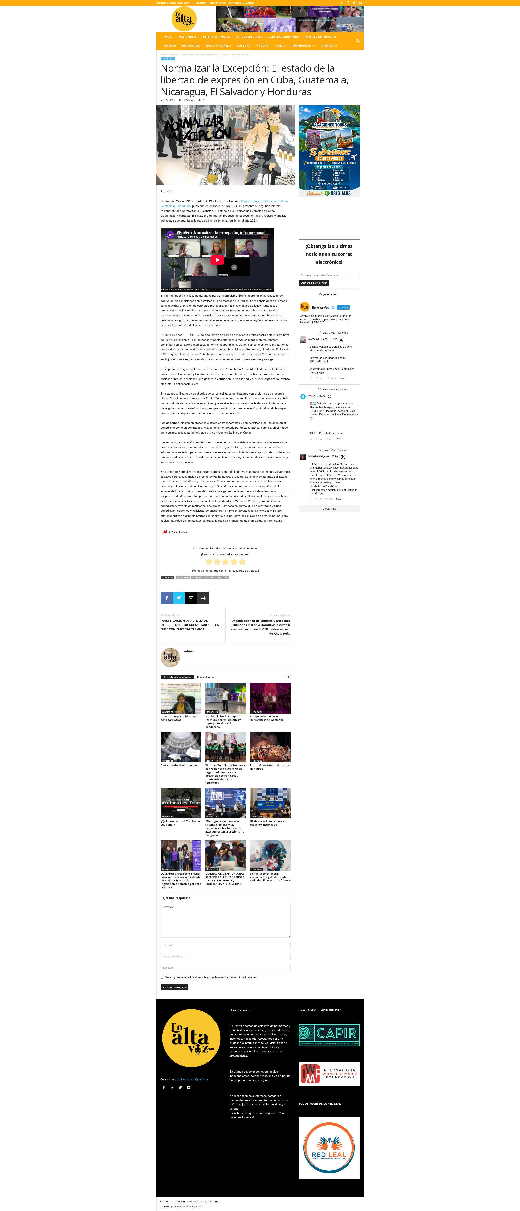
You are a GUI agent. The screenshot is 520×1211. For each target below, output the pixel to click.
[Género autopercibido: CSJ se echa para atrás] (181, 698)
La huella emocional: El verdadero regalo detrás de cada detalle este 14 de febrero (270, 877)
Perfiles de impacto (320, 37)
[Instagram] (348, 3)
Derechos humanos (283, 37)
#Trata (351, 478)
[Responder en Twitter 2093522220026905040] (312, 378)
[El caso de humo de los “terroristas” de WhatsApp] (270, 698)
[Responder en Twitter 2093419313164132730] (312, 499)
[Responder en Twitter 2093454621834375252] (312, 439)
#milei (336, 368)
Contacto (329, 46)
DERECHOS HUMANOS (241, 2)
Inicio (168, 37)
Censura (196, 577)
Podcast (263, 46)
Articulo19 (183, 577)
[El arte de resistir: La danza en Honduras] (270, 747)
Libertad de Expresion (216, 577)
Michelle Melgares (318, 456)
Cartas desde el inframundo (179, 765)
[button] (357, 41)
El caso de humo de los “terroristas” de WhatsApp (267, 718)
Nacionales (188, 37)
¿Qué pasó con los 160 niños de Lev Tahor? (180, 822)
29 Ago (333, 339)
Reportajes (191, 46)
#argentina (316, 368)
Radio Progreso (218, 46)
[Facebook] (341, 3)
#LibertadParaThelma (331, 433)
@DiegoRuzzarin (319, 361)
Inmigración (301, 46)
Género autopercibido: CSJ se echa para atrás (179, 718)
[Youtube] (360, 3)
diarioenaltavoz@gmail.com (193, 1079)
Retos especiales (249, 37)
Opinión (170, 46)
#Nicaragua (329, 410)
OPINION (201, 2)
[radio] (209, 562)
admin (189, 651)
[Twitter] (354, 3)
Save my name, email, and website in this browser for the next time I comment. (212, 977)
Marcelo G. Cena (317, 339)
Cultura (243, 46)
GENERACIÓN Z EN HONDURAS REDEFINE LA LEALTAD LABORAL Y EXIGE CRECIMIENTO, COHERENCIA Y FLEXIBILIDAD (225, 879)
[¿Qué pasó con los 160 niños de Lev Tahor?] (181, 803)
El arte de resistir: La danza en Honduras (269, 767)
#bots (329, 368)
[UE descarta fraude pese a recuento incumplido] (270, 803)
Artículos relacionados (177, 676)
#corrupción (347, 368)
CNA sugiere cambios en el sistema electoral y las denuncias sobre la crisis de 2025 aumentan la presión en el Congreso (225, 828)
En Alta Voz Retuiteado (335, 332)
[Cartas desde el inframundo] (181, 747)
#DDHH (314, 433)
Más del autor (205, 676)
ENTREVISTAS (218, 2)
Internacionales (216, 37)
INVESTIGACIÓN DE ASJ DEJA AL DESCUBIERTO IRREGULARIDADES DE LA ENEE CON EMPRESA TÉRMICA (190, 624)
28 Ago (322, 396)
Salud (281, 46)
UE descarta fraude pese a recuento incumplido (267, 822)
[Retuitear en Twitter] (319, 332)
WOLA (312, 396)
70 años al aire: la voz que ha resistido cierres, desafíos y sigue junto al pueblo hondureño (223, 722)
